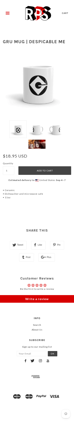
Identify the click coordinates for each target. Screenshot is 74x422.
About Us (37, 329)
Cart (65, 13)
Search (37, 324)
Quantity (8, 163)
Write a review (37, 299)
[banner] (38, 13)
